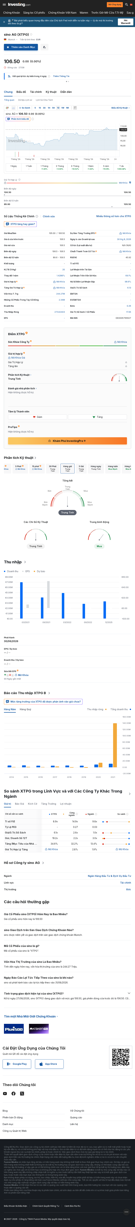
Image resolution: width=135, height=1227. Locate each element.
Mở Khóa (123, 183)
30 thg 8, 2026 (124, 239)
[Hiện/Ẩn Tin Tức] (75, 108)
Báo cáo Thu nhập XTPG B (25, 693)
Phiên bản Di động (13, 1117)
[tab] (20, 468)
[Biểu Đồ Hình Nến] (7, 108)
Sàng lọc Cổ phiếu (34, 12)
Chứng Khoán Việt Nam (62, 12)
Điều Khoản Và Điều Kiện (15, 1206)
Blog (5, 1110)
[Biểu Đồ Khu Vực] (13, 108)
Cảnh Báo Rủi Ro (72, 1206)
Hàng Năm (10, 709)
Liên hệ (74, 1124)
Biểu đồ (21, 91)
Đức (128, 889)
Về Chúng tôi (77, 1110)
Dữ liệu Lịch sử (25, 100)
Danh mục (8, 1124)
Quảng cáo (76, 1117)
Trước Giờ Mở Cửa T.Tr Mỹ (107, 12)
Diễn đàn (66, 91)
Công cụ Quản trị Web (15, 1130)
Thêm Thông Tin (61, 76)
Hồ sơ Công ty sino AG (22, 863)
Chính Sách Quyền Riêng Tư (45, 1206)
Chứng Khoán (11, 12)
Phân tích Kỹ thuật (18, 458)
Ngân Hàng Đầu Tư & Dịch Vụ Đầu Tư (109, 876)
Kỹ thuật (51, 91)
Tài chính (36, 91)
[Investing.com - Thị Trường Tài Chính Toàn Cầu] (19, 5)
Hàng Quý (25, 709)
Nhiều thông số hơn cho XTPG (113, 216)
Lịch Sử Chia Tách (44, 100)
